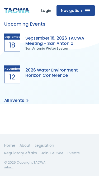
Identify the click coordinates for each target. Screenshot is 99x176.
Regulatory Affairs (20, 153)
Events (74, 153)
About (25, 145)
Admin (8, 167)
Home (9, 145)
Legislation (44, 145)
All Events (14, 100)
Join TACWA (52, 153)
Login (46, 10)
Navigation (71, 10)
